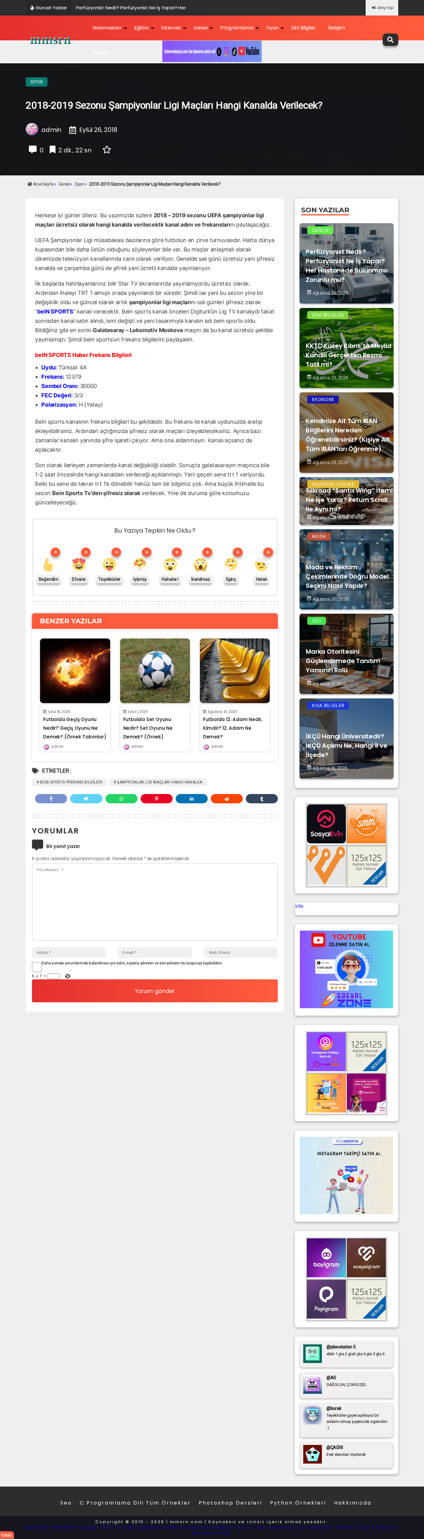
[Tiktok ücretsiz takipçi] (326, 1111)
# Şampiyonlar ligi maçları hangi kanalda (158, 782)
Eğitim (141, 27)
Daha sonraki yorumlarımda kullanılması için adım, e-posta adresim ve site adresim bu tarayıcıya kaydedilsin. (132, 963)
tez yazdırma (275, 1527)
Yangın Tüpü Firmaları (367, 1527)
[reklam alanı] (366, 883)
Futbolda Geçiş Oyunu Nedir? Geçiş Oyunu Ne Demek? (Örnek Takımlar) (74, 728)
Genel (200, 27)
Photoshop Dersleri (230, 1502)
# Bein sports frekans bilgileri (69, 782)
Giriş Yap (385, 7)
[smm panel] (366, 841)
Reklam (101, 52)
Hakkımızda (353, 1502)
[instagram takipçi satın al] (326, 1069)
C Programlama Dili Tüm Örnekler (135, 1502)
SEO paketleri (143, 1527)
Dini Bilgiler (303, 27)
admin (57, 746)
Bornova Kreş (212, 1533)
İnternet (171, 27)
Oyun (272, 27)
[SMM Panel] (366, 1111)
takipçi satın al (233, 1527)
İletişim (336, 27)
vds (299, 906)
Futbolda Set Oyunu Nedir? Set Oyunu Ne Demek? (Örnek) (148, 728)
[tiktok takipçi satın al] (326, 841)
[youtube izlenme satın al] (346, 1006)
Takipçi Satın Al (100, 1527)
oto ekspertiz (315, 1527)
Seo (66, 1502)
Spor (36, 82)
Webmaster (106, 27)
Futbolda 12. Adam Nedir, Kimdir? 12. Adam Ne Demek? (233, 728)
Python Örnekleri (298, 1502)
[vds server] (326, 883)
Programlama (237, 27)
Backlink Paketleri (50, 1527)
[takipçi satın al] (346, 1212)
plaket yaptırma (187, 1527)
